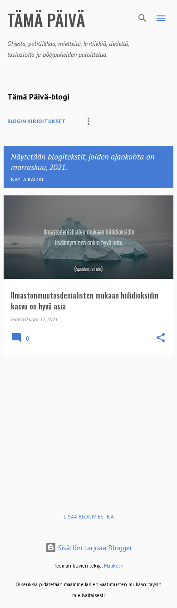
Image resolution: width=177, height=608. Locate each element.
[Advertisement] (88, 425)
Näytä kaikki (27, 179)
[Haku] (142, 18)
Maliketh (113, 566)
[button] (160, 338)
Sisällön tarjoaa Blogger (94, 547)
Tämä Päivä (46, 19)
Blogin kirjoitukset (36, 121)
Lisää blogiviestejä (89, 516)
